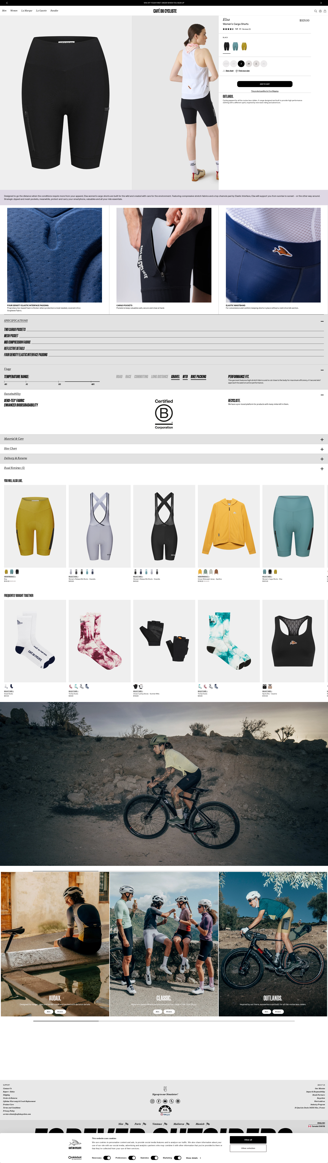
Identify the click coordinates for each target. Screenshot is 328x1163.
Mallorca (178, 1124)
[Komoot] (177, 1101)
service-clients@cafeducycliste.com (17, 1114)
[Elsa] (35, 526)
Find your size (244, 71)
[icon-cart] (324, 10)
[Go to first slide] (321, 3)
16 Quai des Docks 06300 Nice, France (310, 1108)
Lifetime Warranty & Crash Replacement (19, 1101)
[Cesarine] (293, 641)
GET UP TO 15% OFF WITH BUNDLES (164, 3)
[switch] (132, 1158)
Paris (138, 1124)
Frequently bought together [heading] (18, 595)
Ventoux (157, 1124)
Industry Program (318, 1104)
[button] (265, 84)
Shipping (6, 1095)
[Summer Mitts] (164, 641)
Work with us (319, 1101)
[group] (35, 533)
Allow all (248, 1140)
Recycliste (321, 1098)
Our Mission (320, 1088)
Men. (49, 1012)
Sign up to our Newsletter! (165, 1094)
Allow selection (248, 1148)
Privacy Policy (9, 1111)
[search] (315, 10)
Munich (200, 1124)
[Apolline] (229, 526)
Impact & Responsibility (315, 1092)
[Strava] (171, 1101)
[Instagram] (152, 1101)
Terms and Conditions (11, 1108)
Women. (60, 1012)
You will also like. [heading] (13, 481)
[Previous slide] (7, 3)
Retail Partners (318, 1095)
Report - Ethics (9, 1092)
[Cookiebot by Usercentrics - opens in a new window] (75, 1158)
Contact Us (7, 1088)
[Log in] (319, 10)
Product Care (8, 1104)
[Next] (322, 946)
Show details (192, 1158)
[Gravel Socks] (35, 641)
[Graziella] (100, 526)
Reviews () (246, 29)
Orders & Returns (10, 1098)
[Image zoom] (65, 102)
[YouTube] (165, 1101)
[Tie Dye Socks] (100, 641)
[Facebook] (158, 1101)
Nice (120, 1124)
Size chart (230, 71)
